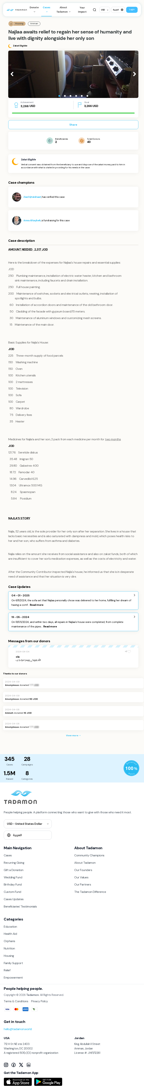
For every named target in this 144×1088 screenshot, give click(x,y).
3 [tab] (70, 96)
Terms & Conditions (16, 1001)
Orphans (9, 941)
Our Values (81, 877)
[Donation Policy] (131, 768)
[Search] (94, 10)
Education (10, 927)
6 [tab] (87, 96)
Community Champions (89, 855)
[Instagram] (6, 1065)
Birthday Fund (13, 884)
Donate (34, 7)
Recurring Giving (14, 863)
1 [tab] (59, 96)
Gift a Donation (13, 870)
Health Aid (10, 934)
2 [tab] (65, 96)
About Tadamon (62, 9)
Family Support (13, 963)
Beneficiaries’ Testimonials (20, 906)
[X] (21, 1065)
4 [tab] (76, 96)
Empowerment (13, 978)
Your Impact (82, 9)
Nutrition (9, 948)
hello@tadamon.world (18, 1029)
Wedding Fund (13, 877)
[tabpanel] (73, 74)
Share (73, 124)
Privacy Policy (39, 1001)
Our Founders (83, 870)
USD (103, 10)
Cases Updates (14, 899)
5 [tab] (82, 96)
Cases (46, 7)
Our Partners (82, 884)
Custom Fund (12, 892)
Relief (7, 970)
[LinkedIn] (28, 1065)
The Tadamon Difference (90, 892)
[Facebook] (13, 1065)
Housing (9, 956)
